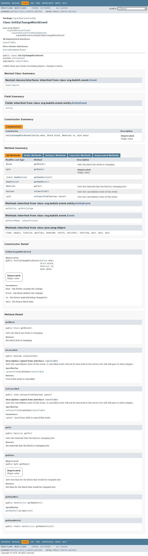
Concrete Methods (80, 155)
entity (9, 108)
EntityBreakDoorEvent (14, 50)
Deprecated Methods (107, 155)
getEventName (13, 220)
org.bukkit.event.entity (24, 18)
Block (50, 135)
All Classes (62, 8)
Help (64, 3)
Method (38, 12)
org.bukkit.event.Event (18, 30)
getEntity (11, 208)
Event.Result (13, 85)
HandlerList (20, 177)
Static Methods (32, 155)
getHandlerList (42, 177)
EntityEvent (18, 58)
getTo (37, 186)
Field (21, 12)
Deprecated (47, 3)
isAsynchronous (30, 220)
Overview (5, 3)
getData (38, 169)
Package (16, 3)
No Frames (45, 8)
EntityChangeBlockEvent (18, 135)
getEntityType (25, 208)
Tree (38, 3)
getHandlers (40, 182)
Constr (29, 12)
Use (32, 3)
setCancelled (41, 196)
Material (67, 135)
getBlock (38, 164)
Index (58, 3)
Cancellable (9, 42)
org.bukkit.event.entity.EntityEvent (29, 33)
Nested (13, 12)
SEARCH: (113, 9)
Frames (35, 8)
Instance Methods (55, 155)
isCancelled (40, 191)
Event (93, 80)
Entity (35, 135)
